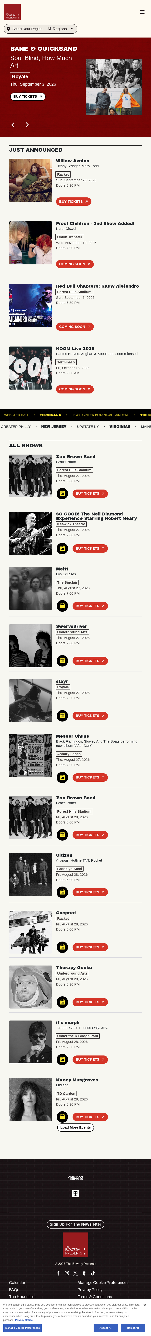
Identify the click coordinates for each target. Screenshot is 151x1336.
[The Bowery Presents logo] (12, 12)
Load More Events (75, 1127)
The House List (22, 1297)
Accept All (105, 1327)
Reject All (133, 1327)
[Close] (144, 1305)
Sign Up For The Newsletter (75, 1224)
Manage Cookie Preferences (22, 1327)
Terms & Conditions (94, 1297)
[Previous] (13, 125)
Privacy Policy (89, 1289)
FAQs (14, 1289)
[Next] (26, 125)
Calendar (17, 1282)
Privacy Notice (24, 1320)
